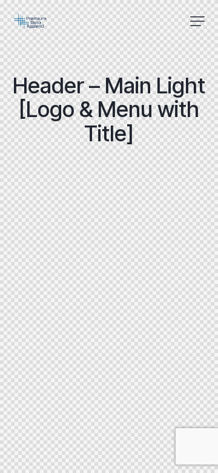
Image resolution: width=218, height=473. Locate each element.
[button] (197, 21)
